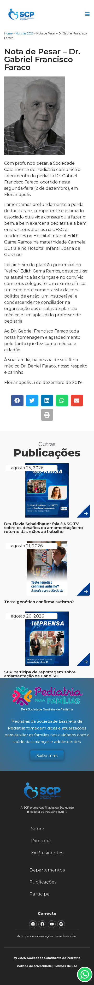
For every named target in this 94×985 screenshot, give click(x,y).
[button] (17, 400)
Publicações (43, 882)
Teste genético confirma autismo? (39, 601)
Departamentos (47, 870)
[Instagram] (33, 924)
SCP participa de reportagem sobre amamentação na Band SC (40, 673)
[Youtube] (52, 924)
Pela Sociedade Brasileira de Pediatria (47, 709)
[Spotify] (61, 924)
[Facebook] (42, 924)
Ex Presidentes (47, 852)
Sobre (37, 828)
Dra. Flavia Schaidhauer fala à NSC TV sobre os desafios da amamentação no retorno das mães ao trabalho (43, 527)
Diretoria (41, 840)
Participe (40, 894)
